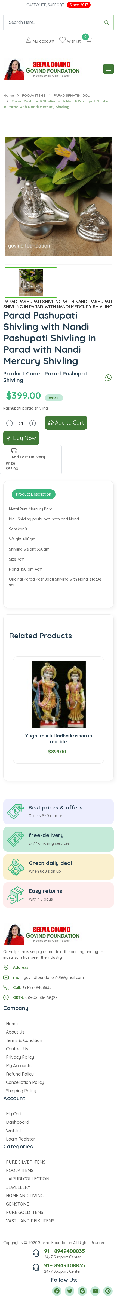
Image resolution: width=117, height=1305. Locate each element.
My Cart (14, 1113)
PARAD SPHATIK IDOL (72, 95)
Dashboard (17, 1122)
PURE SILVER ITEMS (25, 1162)
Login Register (20, 1139)
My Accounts (19, 1065)
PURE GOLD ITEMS (24, 1212)
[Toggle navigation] (108, 69)
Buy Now (24, 438)
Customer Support (45, 4)
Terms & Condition (24, 1040)
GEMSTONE (17, 1204)
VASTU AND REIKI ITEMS (30, 1220)
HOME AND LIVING (25, 1195)
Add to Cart (69, 422)
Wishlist (13, 1130)
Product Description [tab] (33, 494)
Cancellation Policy (25, 1082)
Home (8, 95)
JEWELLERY (18, 1187)
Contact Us (17, 1048)
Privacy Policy (20, 1057)
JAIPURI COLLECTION (27, 1178)
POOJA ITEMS (33, 95)
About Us (15, 1032)
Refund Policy (20, 1074)
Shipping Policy (21, 1090)
